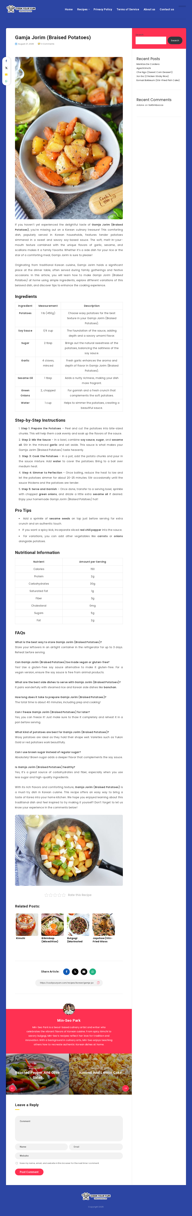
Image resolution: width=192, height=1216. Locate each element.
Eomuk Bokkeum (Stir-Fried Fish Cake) (158, 80)
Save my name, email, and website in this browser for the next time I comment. (59, 1163)
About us (149, 9)
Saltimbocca (155, 105)
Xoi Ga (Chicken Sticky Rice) (152, 76)
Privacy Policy (103, 9)
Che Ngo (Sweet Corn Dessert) (154, 72)
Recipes (82, 9)
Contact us (167, 9)
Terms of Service (128, 9)
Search (140, 34)
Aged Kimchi (143, 68)
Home (69, 9)
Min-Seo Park (69, 1020)
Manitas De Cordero (148, 64)
